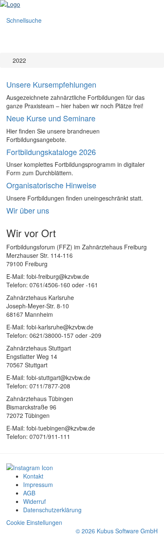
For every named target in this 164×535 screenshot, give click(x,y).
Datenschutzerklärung (52, 510)
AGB (29, 493)
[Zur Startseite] (82, 4)
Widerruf (34, 501)
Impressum (38, 484)
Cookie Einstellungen (34, 522)
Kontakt (33, 476)
